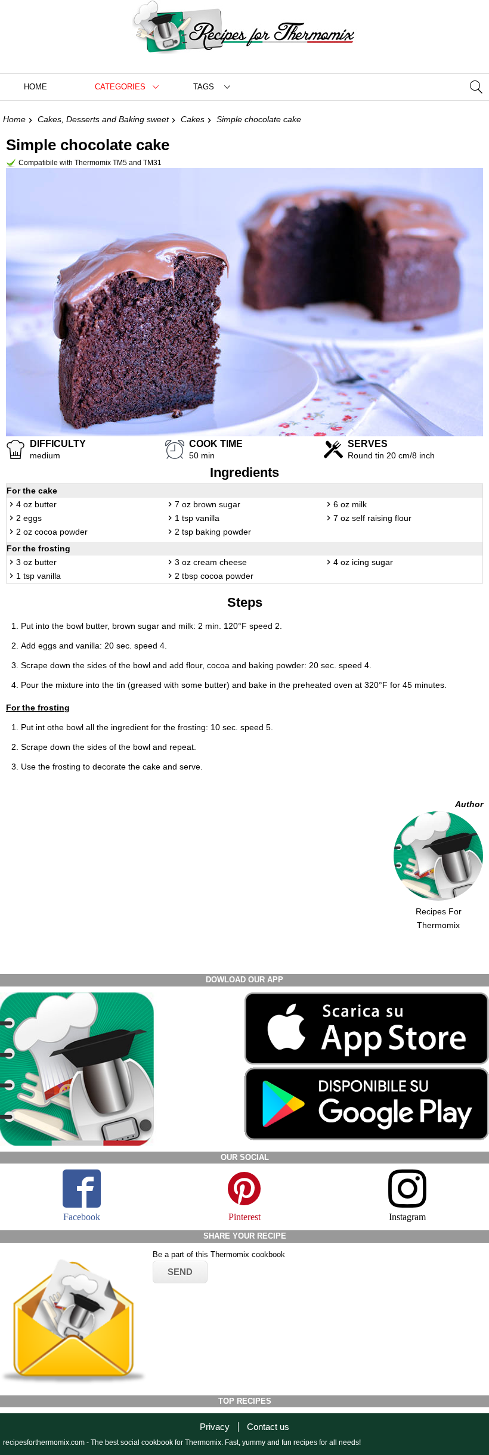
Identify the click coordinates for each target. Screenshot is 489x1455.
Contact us (268, 1427)
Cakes (193, 119)
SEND (180, 1272)
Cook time (216, 444)
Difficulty (58, 444)
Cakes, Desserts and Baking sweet (103, 119)
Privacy (215, 1427)
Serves (368, 444)
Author (469, 804)
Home (35, 86)
